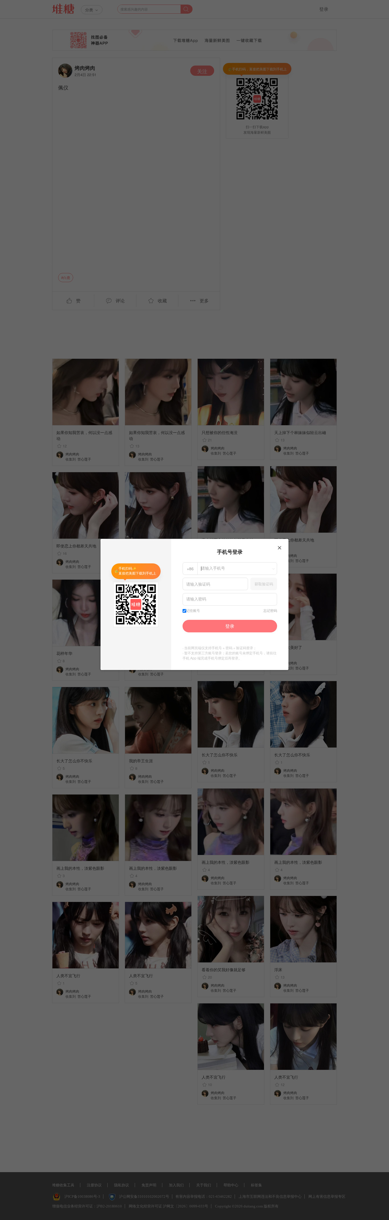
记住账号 (193, 611)
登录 (229, 626)
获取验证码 (264, 583)
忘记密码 (270, 611)
